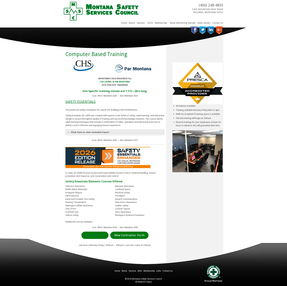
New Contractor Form (129, 235)
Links (158, 271)
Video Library (203, 23)
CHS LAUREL (106, 81)
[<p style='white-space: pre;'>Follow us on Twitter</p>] (202, 30)
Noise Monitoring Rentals (182, 23)
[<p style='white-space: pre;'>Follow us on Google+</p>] (219, 30)
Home (124, 23)
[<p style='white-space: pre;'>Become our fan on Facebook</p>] (194, 30)
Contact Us (217, 23)
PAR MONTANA (122, 81)
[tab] (114, 132)
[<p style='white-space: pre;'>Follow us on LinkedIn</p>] (211, 30)
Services (141, 23)
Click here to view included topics (90, 132)
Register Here (94, 235)
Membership (161, 23)
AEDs (150, 23)
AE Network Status (143, 282)
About (132, 23)
